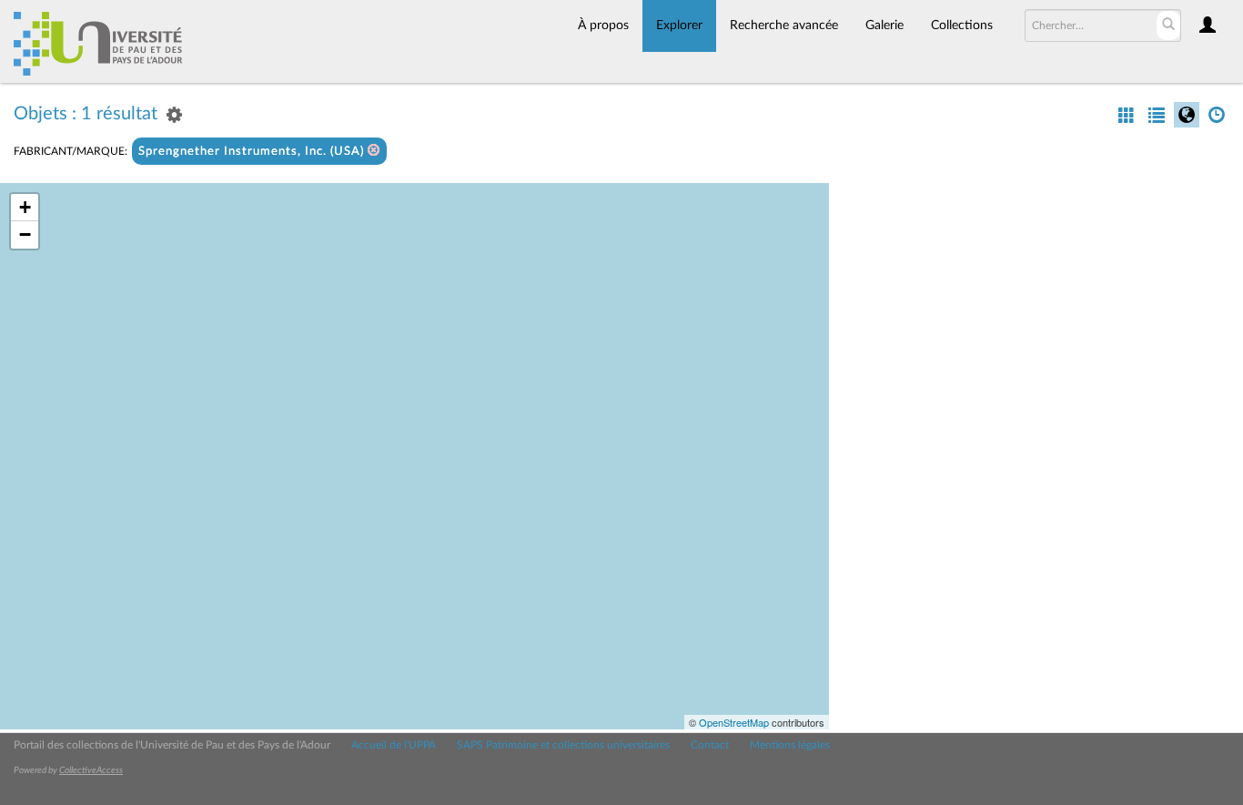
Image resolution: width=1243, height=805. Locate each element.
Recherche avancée (784, 25)
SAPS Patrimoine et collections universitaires (563, 744)
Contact (710, 744)
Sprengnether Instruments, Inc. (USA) (253, 152)
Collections (962, 25)
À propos (603, 25)
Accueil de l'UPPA (393, 744)
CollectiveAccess (91, 770)
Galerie (884, 25)
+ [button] (25, 207)
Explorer (679, 25)
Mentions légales (790, 744)
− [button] (25, 234)
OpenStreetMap (734, 722)
